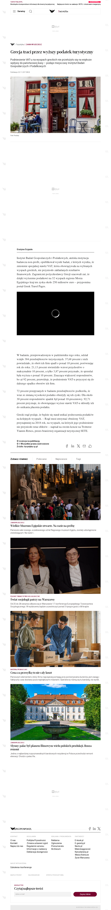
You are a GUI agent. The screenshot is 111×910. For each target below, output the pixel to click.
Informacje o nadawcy (37, 849)
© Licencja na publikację (28, 441)
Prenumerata (57, 846)
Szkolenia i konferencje (21, 867)
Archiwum (56, 849)
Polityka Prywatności (36, 840)
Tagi (78, 459)
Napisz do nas (16, 846)
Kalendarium (33, 875)
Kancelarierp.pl (81, 852)
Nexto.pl (78, 846)
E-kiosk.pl (79, 840)
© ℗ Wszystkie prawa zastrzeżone (33, 444)
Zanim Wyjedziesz (34, 45)
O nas (13, 840)
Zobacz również (19, 459)
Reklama (55, 840)
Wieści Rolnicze (82, 855)
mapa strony (16, 875)
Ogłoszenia (56, 843)
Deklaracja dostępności (37, 852)
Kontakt (13, 843)
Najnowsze (61, 459)
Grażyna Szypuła (25, 249)
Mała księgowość (82, 849)
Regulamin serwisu (35, 846)
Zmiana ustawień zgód (37, 843)
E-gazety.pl (80, 843)
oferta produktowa (55, 875)
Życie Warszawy (82, 858)
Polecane (41, 459)
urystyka (63, 11)
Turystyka (20, 45)
